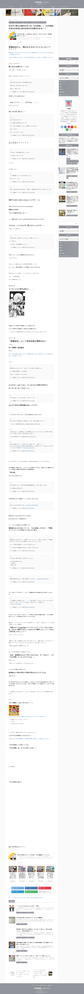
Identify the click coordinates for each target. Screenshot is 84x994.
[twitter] (62, 127)
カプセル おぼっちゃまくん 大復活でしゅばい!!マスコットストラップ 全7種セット (27, 716)
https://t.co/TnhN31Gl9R (15, 604)
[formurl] (70, 129)
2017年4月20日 (31, 135)
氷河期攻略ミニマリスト (42, 2)
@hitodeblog (13, 431)
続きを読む (13, 881)
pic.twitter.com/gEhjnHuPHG (31, 505)
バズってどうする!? (63, 6)
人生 (21, 6)
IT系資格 (52, 6)
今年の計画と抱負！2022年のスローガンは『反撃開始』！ (30, 917)
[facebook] (65, 127)
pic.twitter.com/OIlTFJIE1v (43, 578)
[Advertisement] (69, 37)
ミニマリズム (10, 6)
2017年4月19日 (30, 91)
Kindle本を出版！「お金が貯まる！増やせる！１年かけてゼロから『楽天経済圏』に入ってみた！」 (50, 877)
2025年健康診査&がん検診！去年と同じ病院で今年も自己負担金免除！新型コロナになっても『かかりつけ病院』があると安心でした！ (72, 185)
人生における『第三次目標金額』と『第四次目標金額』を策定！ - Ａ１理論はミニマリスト (29, 738)
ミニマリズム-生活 (19, 897)
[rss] (67, 129)
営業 (42, 6)
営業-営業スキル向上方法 (38, 897)
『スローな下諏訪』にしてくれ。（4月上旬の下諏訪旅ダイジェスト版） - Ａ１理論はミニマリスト (31, 57)
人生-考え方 (28, 897)
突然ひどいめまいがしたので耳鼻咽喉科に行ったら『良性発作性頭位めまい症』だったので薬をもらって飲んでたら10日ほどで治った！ (72, 199)
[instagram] (68, 127)
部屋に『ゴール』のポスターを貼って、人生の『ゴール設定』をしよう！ (33, 955)
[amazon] (75, 127)
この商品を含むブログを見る (17, 723)
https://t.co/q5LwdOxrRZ (15, 446)
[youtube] (72, 127)
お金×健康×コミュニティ (42, 990)
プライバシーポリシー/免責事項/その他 (39, 985)
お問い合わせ (49, 985)
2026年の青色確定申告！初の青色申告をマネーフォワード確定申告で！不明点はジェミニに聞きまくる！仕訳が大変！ (72, 152)
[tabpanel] (13, 875)
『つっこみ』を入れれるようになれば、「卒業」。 (28, 906)
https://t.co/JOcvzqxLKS (29, 447)
